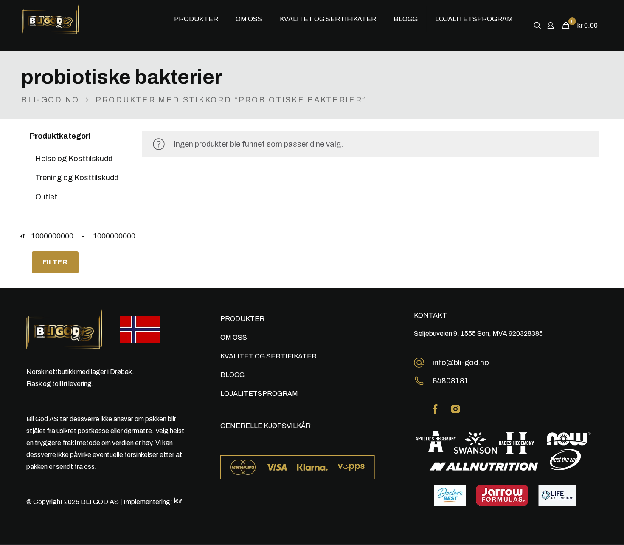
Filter (54, 262)
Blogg (232, 374)
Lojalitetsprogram (259, 393)
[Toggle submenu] (196, 44)
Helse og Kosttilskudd (73, 158)
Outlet (46, 197)
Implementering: (149, 501)
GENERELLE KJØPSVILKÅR (265, 425)
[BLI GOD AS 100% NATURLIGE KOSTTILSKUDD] (66, 19)
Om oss (233, 337)
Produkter (242, 318)
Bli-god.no (50, 100)
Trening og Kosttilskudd (76, 177)
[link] (435, 409)
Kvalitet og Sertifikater (268, 356)
